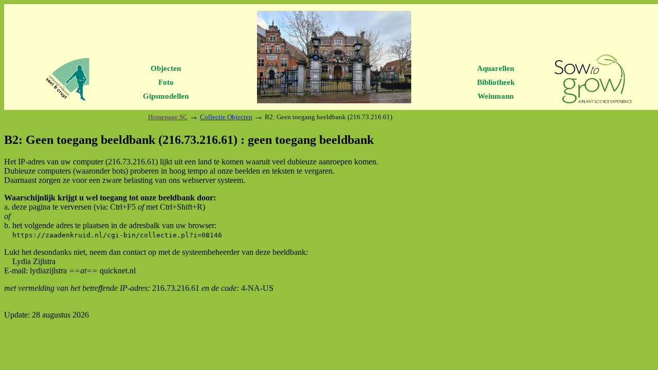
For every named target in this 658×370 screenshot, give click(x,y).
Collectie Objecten (226, 117)
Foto (166, 82)
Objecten (166, 68)
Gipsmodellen (166, 96)
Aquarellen (495, 68)
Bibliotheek (496, 82)
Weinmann (496, 96)
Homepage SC (168, 117)
